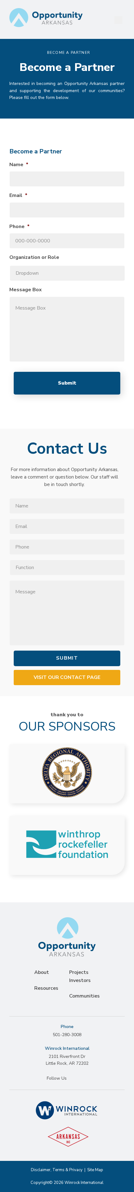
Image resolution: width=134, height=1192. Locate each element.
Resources (46, 988)
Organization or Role (34, 257)
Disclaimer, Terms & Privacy (57, 1170)
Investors (80, 980)
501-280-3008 (67, 1035)
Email (18, 195)
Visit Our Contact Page (67, 677)
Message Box (25, 290)
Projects (79, 972)
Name (18, 164)
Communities (84, 996)
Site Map (95, 1170)
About (41, 972)
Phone (19, 226)
